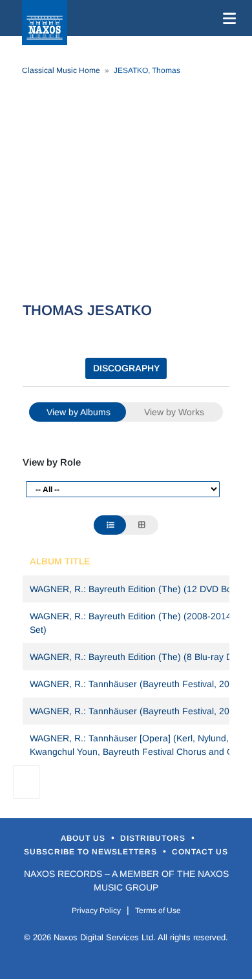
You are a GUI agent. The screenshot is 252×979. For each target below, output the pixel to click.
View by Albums (78, 412)
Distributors (154, 838)
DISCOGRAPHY (126, 368)
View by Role (52, 462)
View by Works (174, 412)
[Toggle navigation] (227, 18)
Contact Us (200, 851)
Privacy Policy (96, 910)
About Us (84, 838)
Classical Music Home (61, 70)
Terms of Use (158, 910)
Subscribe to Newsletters (92, 851)
